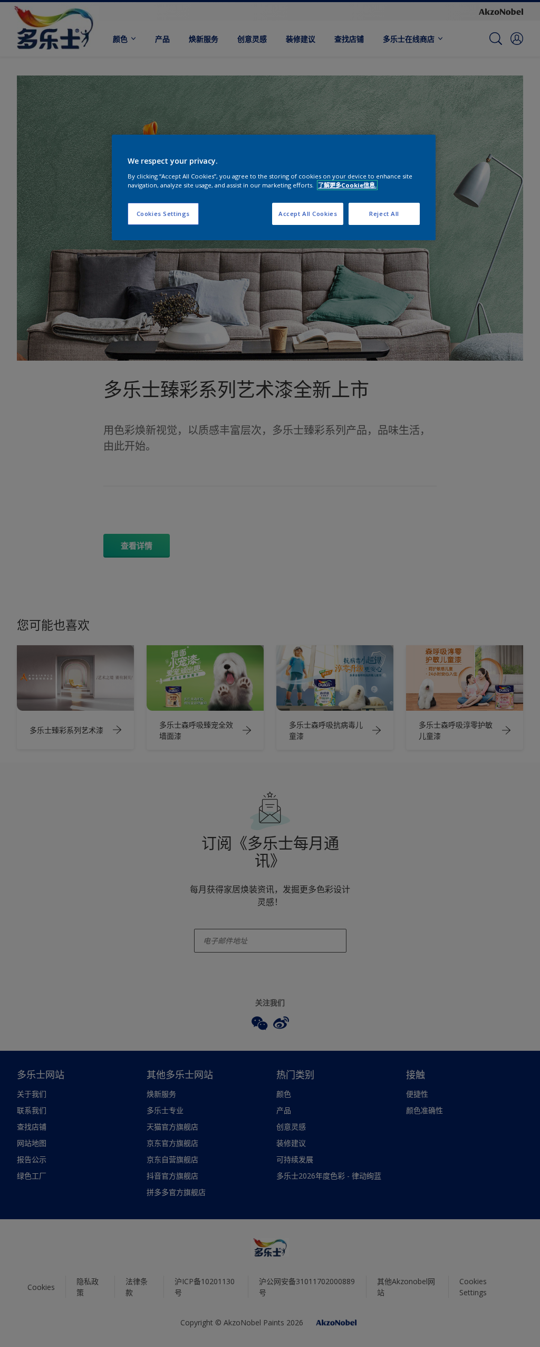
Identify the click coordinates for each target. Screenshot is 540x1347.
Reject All (384, 214)
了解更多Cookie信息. (347, 185)
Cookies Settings (163, 214)
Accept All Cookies (307, 214)
